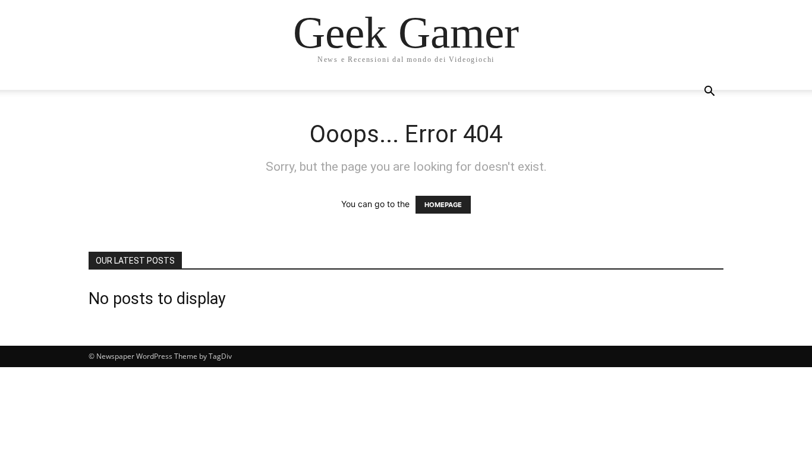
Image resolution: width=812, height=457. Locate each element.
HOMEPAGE (443, 205)
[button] (709, 92)
